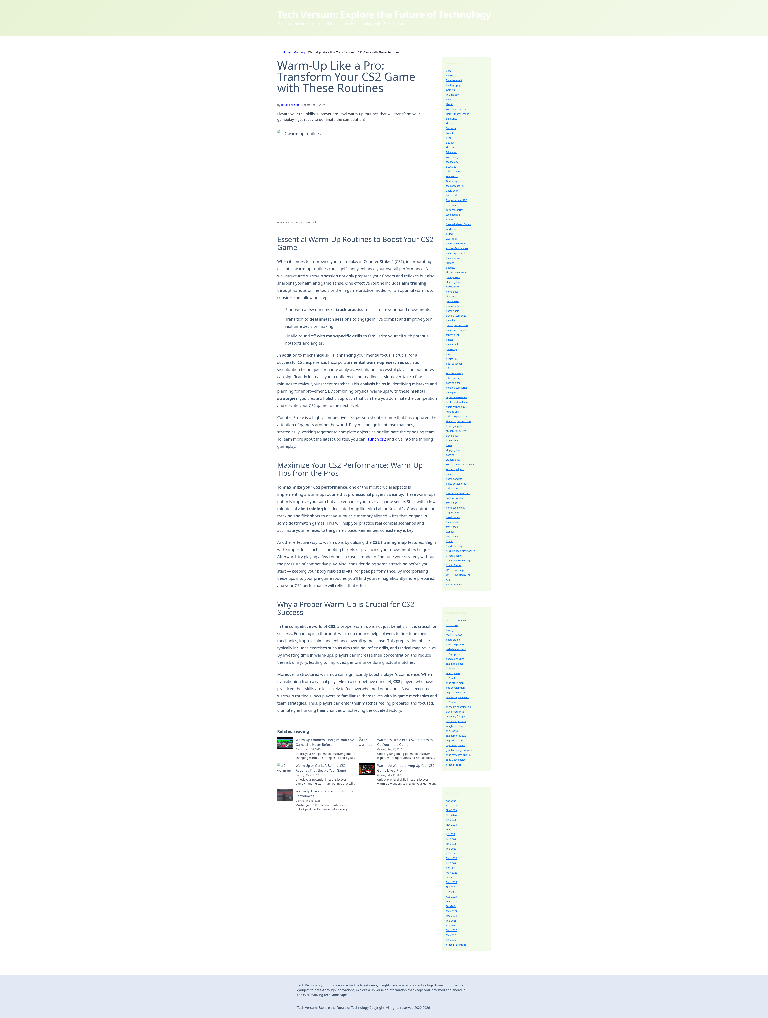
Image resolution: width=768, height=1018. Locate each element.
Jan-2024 (451, 839)
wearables (452, 238)
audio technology (455, 407)
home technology (455, 507)
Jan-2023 (451, 844)
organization (453, 512)
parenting (451, 349)
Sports (449, 75)
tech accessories (455, 186)
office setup (452, 488)
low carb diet (453, 668)
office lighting (453, 171)
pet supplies (452, 301)
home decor (452, 291)
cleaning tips (453, 282)
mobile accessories (456, 387)
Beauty (450, 142)
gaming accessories (457, 325)
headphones (453, 517)
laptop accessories (456, 397)
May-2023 (451, 872)
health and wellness (457, 402)
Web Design (452, 157)
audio (449, 474)
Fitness (450, 123)
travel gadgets (454, 426)
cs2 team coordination (458, 707)
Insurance (451, 118)
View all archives (456, 944)
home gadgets (454, 479)
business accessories (458, 493)
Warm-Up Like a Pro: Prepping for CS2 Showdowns (324, 793)
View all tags (453, 764)
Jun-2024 (451, 863)
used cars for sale (456, 620)
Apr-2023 (451, 868)
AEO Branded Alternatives (460, 551)
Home (287, 52)
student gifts (453, 459)
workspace (452, 229)
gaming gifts (453, 383)
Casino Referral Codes (458, 224)
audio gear (452, 190)
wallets (450, 531)
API (448, 579)
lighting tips (452, 411)
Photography (453, 85)
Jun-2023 (451, 820)
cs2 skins (451, 702)
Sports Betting (454, 546)
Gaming (299, 52)
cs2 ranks (451, 678)
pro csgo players (455, 644)
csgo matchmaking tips (459, 755)
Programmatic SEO (456, 200)
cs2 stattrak (452, 731)
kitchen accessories (457, 272)
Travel (449, 133)
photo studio (453, 639)
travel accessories (456, 315)
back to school (454, 363)
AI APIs (450, 219)
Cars (448, 70)
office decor (452, 378)
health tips (452, 359)
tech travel (452, 344)
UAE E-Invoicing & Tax (458, 575)
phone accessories (456, 243)
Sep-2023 (451, 892)
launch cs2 (376, 439)
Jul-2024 (450, 834)
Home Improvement (457, 114)
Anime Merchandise (457, 248)
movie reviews (454, 635)
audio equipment (455, 253)
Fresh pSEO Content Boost (460, 464)
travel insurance (455, 711)
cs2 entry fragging (456, 716)
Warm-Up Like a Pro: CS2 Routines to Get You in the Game (405, 742)
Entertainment (454, 80)
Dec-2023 (451, 829)
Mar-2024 (451, 882)
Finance (450, 147)
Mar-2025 (451, 930)
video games (453, 673)
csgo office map (455, 683)
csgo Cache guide (456, 759)
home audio (452, 311)
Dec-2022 (451, 901)
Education (451, 152)
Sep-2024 (451, 815)
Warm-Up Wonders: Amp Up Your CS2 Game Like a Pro (405, 768)
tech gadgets (453, 214)
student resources (456, 431)
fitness (449, 339)
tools (448, 354)
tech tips (450, 320)
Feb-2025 (451, 920)
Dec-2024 (451, 916)
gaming (450, 455)
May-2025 (451, 935)
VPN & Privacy (454, 584)
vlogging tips (453, 450)
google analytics (455, 659)
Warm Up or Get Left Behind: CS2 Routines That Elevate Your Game (321, 768)
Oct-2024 (451, 877)
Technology (452, 94)
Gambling (451, 181)
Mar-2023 (451, 858)
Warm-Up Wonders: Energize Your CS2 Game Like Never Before (325, 742)
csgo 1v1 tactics (455, 740)
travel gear (452, 440)
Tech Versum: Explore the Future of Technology (384, 14)
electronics (452, 205)
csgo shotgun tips (455, 745)
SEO (448, 99)
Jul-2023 (450, 853)
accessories (452, 287)
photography (453, 277)
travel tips (451, 503)
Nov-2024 (451, 824)
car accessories (454, 210)
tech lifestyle (453, 522)
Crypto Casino (454, 555)
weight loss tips (454, 726)
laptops (450, 263)
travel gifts (452, 435)
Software (451, 128)
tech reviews (453, 258)
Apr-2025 (451, 925)
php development (455, 687)
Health (449, 104)
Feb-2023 (451, 848)
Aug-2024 (451, 805)
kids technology (454, 373)
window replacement (457, 697)
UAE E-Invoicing (455, 570)
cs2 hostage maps (456, 721)
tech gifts (451, 392)
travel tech (452, 527)
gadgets (450, 267)
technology (452, 162)
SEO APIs (451, 166)
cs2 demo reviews (456, 735)
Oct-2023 (451, 887)
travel (449, 445)
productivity (452, 306)
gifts (448, 368)
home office (452, 195)
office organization (456, 416)
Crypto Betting (454, 565)
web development (456, 649)
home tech (452, 536)
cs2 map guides (454, 663)
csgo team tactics (455, 692)
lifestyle (450, 296)
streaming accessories (458, 421)
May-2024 (451, 911)
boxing (449, 630)
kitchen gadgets (455, 469)
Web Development (456, 109)
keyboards (452, 176)
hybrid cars (452, 625)
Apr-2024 (451, 800)
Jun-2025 (451, 940)
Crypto (449, 541)
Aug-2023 (451, 896)
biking (449, 234)
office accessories (456, 483)
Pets (448, 138)
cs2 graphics (453, 654)
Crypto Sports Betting (458, 560)
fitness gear (452, 335)
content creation (455, 498)
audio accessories (456, 330)
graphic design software (459, 750)
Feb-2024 (451, 906)
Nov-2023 (451, 810)
